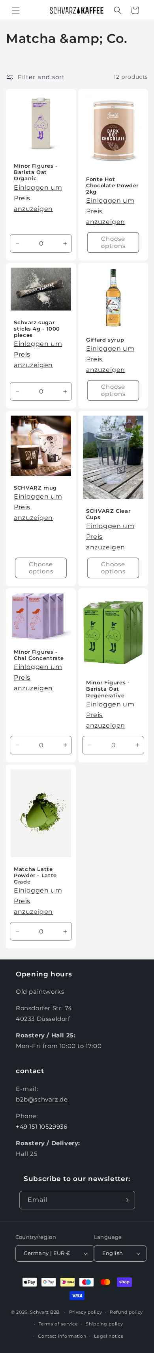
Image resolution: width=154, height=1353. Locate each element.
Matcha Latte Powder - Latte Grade (35, 875)
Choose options (113, 242)
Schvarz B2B (45, 1312)
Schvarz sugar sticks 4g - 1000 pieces (37, 329)
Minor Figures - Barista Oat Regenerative (108, 689)
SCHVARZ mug (35, 488)
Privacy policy (85, 1312)
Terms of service (58, 1324)
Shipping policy (104, 1324)
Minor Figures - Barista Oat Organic (35, 172)
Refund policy (126, 1312)
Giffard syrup (105, 340)
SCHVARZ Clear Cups (108, 514)
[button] (15, 10)
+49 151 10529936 (42, 1126)
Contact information (62, 1336)
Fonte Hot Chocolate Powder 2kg (112, 185)
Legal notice (109, 1336)
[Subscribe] (126, 1200)
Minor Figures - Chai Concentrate (39, 655)
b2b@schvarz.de (42, 1099)
